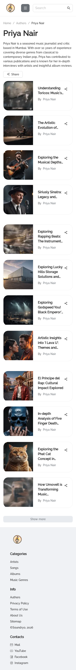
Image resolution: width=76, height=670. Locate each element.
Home (7, 23)
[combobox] (50, 8)
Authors (21, 23)
